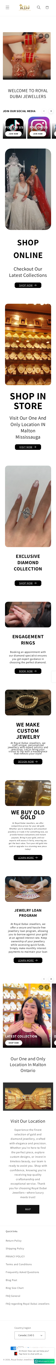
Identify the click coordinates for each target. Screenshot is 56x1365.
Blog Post (11, 1280)
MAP (28, 1209)
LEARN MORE (26, 857)
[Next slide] (51, 111)
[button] (7, 7)
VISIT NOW (25, 447)
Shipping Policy (15, 1248)
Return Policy (14, 1240)
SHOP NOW (26, 285)
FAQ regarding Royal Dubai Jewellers (27, 1303)
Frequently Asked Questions (22, 1272)
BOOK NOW (26, 671)
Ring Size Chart (15, 1288)
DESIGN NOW (26, 761)
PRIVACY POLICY (15, 1256)
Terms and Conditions (19, 1264)
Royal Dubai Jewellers (22, 1359)
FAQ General (13, 1296)
